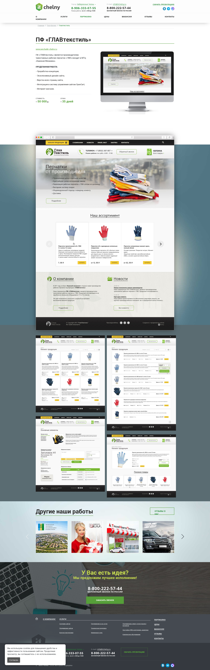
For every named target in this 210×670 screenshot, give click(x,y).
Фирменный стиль (96, 633)
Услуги (64, 16)
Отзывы (148, 16)
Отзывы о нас (160, 512)
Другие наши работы (64, 511)
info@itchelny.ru (119, 4)
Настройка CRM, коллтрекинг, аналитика (135, 630)
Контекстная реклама (66, 633)
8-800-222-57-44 (105, 588)
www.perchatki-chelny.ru (46, 49)
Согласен (13, 660)
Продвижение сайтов (66, 628)
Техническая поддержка (98, 628)
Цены (106, 16)
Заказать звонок (105, 600)
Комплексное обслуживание (131, 634)
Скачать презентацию (163, 4)
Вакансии (127, 16)
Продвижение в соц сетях (99, 624)
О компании (41, 17)
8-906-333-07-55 (83, 8)
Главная (41, 26)
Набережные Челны (85, 4)
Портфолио (85, 16)
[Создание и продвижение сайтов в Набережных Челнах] (48, 6)
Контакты (169, 16)
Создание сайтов (64, 624)
